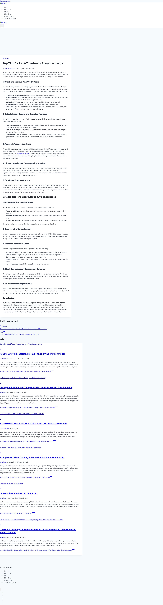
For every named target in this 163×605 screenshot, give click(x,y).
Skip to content (5, 1)
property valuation (23, 153)
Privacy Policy (9, 16)
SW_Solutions (9, 68)
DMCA (6, 12)
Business (6, 58)
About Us (7, 9)
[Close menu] (0, 589)
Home (6, 7)
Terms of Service (10, 18)
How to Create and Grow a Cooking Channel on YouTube (19, 333)
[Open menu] (2, 25)
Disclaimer (7, 14)
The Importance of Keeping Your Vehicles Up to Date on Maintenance (23, 328)
